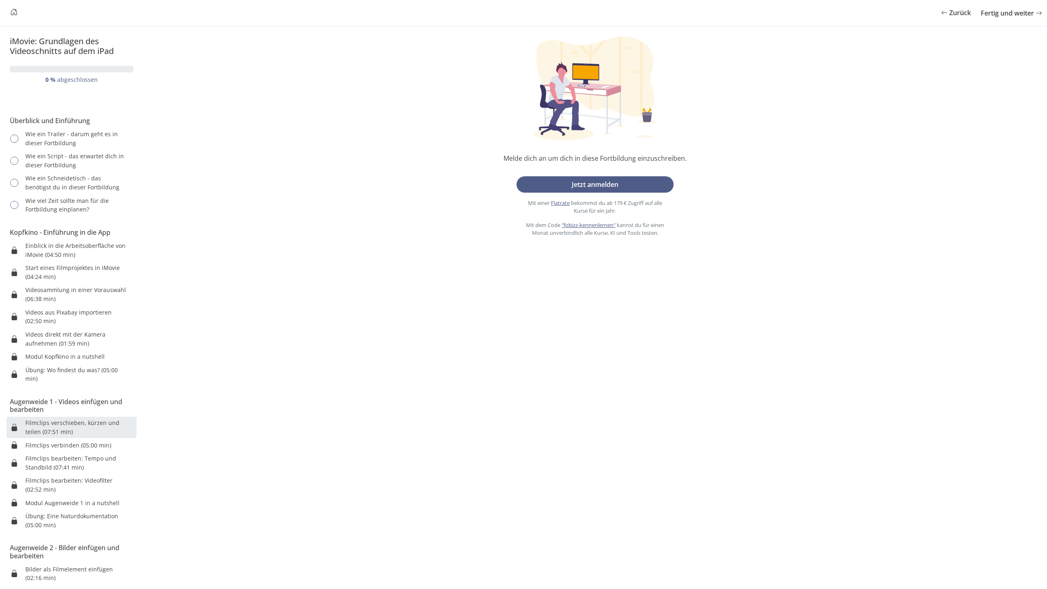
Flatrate (560, 203)
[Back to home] (14, 13)
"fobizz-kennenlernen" (589, 225)
